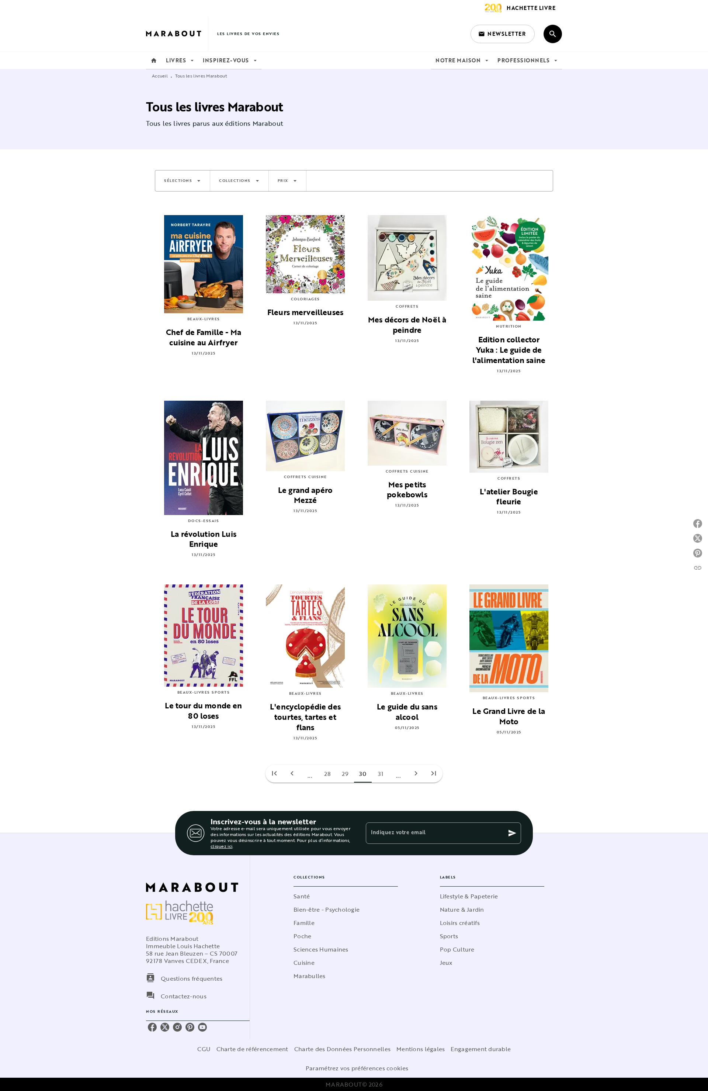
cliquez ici (221, 846)
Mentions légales (420, 1049)
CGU (204, 1049)
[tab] (154, 60)
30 (363, 773)
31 (381, 773)
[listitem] (152, 1027)
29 (345, 773)
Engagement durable (481, 1049)
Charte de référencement (252, 1049)
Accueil (160, 75)
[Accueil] (177, 33)
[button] (503, 34)
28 (327, 773)
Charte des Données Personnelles (342, 1049)
